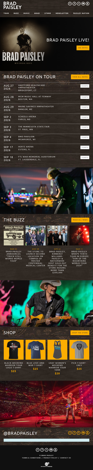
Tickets (84, 86)
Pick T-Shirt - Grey (79, 364)
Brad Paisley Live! (67, 40)
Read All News (80, 220)
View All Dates (80, 77)
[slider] (46, 44)
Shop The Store (80, 333)
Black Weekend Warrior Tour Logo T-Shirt (13, 365)
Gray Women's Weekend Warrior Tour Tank (57, 366)
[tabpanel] (46, 44)
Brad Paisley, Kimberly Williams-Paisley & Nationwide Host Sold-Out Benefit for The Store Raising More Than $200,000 (57, 262)
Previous (2, 44)
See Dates (83, 48)
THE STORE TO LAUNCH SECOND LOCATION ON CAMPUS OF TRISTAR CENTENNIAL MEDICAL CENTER (35, 258)
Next (90, 44)
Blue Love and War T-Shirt (35, 364)
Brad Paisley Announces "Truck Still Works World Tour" (13, 256)
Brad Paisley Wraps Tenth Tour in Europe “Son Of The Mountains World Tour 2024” (79, 258)
